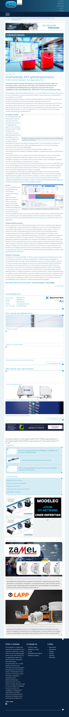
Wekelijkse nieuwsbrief (35, 653)
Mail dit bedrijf (20, 302)
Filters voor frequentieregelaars (16, 483)
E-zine (30, 651)
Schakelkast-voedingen (14, 492)
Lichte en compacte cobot (13, 384)
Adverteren (60, 6)
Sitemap (51, 655)
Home (12, 18)
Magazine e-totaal (33, 649)
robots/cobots (40, 18)
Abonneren (60, 3)
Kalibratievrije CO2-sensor (14, 480)
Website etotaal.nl (33, 655)
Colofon (61, 10)
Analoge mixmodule (12, 329)
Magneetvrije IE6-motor (14, 486)
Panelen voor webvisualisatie (14, 344)
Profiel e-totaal (32, 647)
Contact (61, 8)
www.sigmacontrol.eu (22, 304)
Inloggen (61, 1)
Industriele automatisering (29, 18)
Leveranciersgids (21, 306)
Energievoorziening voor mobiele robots (18, 415)
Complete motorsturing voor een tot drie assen (20, 360)
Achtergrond (18, 18)
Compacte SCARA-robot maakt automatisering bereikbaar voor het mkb (27, 400)
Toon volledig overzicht (55, 363)
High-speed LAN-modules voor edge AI (18, 489)
